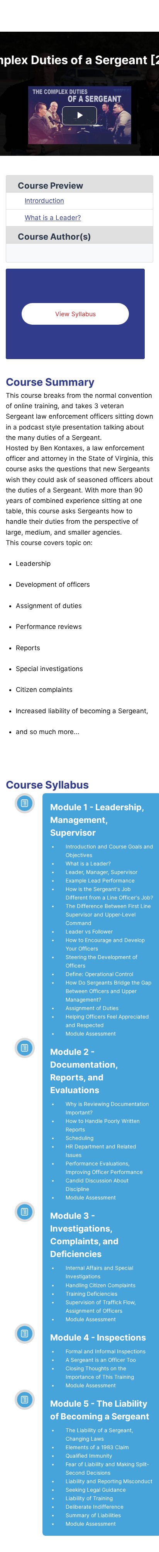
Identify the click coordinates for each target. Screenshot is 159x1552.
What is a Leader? (53, 217)
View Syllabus (75, 314)
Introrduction (44, 200)
